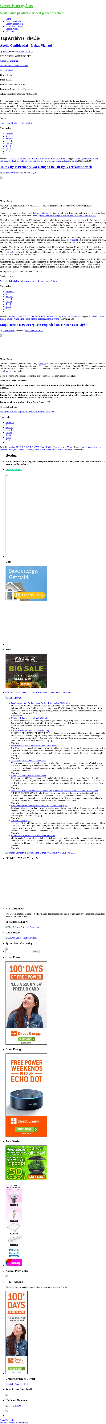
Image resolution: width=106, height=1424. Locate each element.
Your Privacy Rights (14, 26)
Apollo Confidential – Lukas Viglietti (26, 45)
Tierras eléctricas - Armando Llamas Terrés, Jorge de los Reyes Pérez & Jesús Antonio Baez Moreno (54, 790)
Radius (50, 316)
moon (43, 161)
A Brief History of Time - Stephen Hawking (30, 730)
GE (24, 158)
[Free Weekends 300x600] (26, 1044)
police (36, 449)
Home (8, 19)
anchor (77, 158)
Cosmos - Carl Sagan (20, 820)
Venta (70, 316)
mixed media (19, 449)
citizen (3, 319)
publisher (58, 161)
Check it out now (14, 469)
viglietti (74, 161)
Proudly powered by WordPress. (14, 1423)
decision (42, 363)
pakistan (41, 319)
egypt (9, 319)
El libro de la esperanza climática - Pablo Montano (33, 835)
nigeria (34, 319)
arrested (9, 371)
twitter (60, 449)
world (56, 319)
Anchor (15, 158)
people (29, 449)
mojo (28, 319)
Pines (42, 447)
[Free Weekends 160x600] (17, 1373)
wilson (67, 449)
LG (33, 158)
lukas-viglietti (34, 161)
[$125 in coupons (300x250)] (26, 1179)
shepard (66, 161)
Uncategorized (59, 158)
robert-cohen (45, 449)
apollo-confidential (89, 158)
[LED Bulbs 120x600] (14, 1265)
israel (22, 319)
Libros (17, 697)
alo (10, 158)
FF (21, 158)
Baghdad (93, 316)
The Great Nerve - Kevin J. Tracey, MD (28, 760)
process (50, 161)
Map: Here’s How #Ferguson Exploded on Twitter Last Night (43, 325)
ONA (38, 158)
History (10, 75)
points (12, 252)
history (18, 161)
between (3, 161)
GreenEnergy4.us (16, 5)
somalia (49, 319)
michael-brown (6, 449)
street (54, 449)
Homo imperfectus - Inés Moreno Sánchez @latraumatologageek (39, 805)
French (16, 319)
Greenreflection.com (14, 24)
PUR (50, 158)
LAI (29, 158)
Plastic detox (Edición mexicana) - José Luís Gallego (34, 745)
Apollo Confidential (9, 61)
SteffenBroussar (10, 173)
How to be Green (13, 21)
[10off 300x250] (26, 687)
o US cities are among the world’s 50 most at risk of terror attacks (68, 215)
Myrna (6, 51)
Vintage (77, 316)
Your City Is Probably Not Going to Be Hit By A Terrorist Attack (46, 167)
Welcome (10, 31)
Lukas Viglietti (6, 70)
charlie (11, 161)
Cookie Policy (12, 29)
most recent (72, 240)
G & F (22, 447)
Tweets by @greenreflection (18, 1384)
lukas (24, 161)
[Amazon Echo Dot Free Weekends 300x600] (26, 1136)
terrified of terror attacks (37, 213)
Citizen (19, 316)
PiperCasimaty (9, 330)
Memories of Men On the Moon (14, 65)
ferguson (91, 447)
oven (44, 158)
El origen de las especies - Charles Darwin (29, 718)
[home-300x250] (26, 600)
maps (98, 447)
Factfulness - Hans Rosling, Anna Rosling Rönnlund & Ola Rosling (40, 703)
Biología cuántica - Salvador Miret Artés (28, 775)
